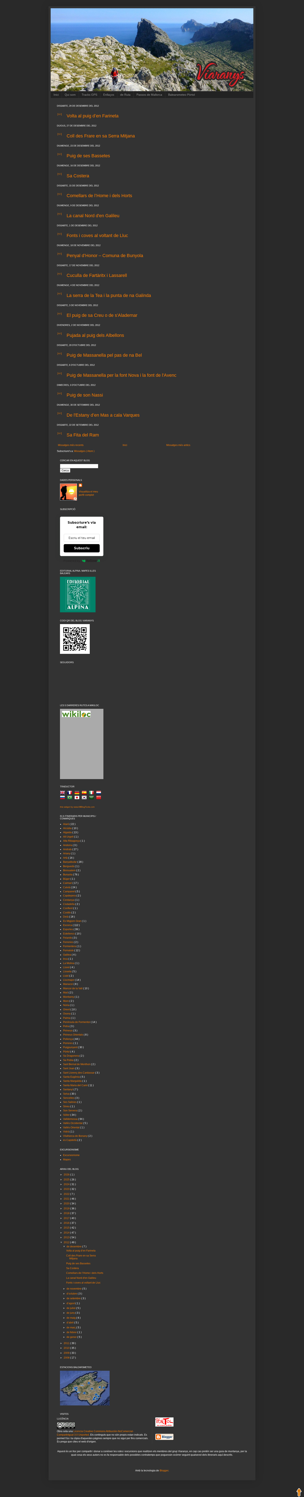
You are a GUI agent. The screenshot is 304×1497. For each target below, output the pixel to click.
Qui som (70, 94)
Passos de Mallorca (149, 94)
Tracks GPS (89, 94)
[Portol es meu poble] (164, 1425)
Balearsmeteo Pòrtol (181, 94)
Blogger (164, 1470)
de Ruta (125, 94)
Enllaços (108, 94)
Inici (56, 94)
